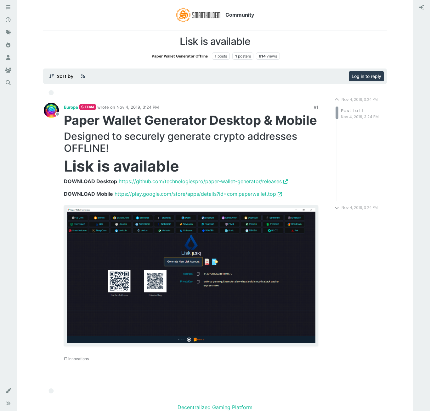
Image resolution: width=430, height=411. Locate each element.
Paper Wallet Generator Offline (180, 56)
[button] (8, 391)
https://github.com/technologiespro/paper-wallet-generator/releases (200, 181)
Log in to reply (366, 76)
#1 (316, 107)
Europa (71, 107)
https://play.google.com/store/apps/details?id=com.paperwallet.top (195, 194)
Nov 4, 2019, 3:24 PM (137, 107)
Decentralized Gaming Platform (215, 407)
